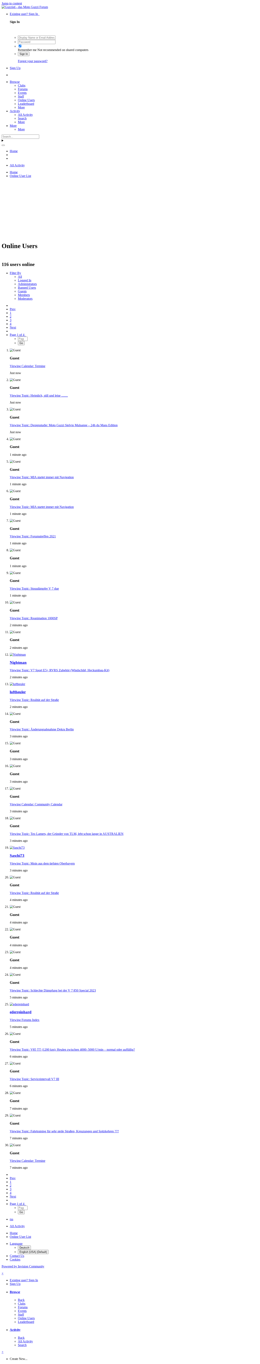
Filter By (15, 273)
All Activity (25, 114)
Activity (15, 111)
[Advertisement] (123, 209)
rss (11, 1219)
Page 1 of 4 (18, 334)
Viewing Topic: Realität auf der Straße (34, 700)
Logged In (24, 280)
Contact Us (17, 1256)
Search (22, 118)
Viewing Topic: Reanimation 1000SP (34, 618)
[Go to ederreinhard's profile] (19, 1004)
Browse (15, 82)
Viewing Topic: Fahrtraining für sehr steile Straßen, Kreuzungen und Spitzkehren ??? (64, 1131)
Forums (23, 89)
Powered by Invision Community (23, 1266)
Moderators (25, 298)
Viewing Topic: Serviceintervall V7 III (34, 1079)
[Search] (3, 145)
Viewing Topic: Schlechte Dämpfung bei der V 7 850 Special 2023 (53, 990)
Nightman (18, 662)
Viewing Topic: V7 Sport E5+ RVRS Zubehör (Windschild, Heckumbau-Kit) (59, 670)
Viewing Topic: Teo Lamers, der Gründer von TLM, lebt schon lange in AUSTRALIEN (67, 834)
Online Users (26, 100)
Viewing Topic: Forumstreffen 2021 (33, 536)
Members (24, 295)
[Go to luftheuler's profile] (17, 684)
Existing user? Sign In (25, 14)
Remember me (27, 50)
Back (21, 1300)
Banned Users (27, 287)
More (21, 107)
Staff (21, 96)
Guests (22, 291)
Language (16, 1243)
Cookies (15, 1259)
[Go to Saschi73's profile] (17, 847)
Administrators (27, 284)
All (20, 276)
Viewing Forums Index (24, 1020)
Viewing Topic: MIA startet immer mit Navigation (42, 477)
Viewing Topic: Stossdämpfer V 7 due (34, 588)
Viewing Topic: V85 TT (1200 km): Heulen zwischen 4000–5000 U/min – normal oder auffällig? (72, 1049)
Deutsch (24, 1247)
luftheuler (18, 692)
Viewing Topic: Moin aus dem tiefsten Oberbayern (42, 863)
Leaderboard (26, 103)
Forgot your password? (33, 61)
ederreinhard (20, 1012)
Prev (13, 309)
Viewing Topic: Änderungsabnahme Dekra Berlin (42, 729)
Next (13, 327)
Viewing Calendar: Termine (27, 366)
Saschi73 (17, 855)
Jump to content (12, 3)
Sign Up (15, 68)
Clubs (21, 85)
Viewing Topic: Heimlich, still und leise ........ (39, 395)
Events (22, 92)
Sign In (24, 53)
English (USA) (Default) (33, 1251)
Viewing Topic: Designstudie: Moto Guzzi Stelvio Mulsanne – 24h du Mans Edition (64, 425)
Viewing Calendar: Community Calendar (36, 804)
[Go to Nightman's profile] (18, 654)
